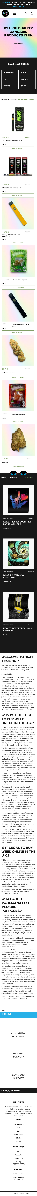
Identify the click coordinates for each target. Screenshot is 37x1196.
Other (18, 1141)
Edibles (18, 1138)
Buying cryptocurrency (19, 1163)
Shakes (18, 1128)
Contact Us (18, 1158)
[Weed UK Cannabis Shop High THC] (5, 13)
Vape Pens (18, 1135)
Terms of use (18, 1174)
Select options (18, 377)
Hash (18, 1131)
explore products (26, 99)
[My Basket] (32, 13)
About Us (18, 1155)
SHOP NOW (18, 43)
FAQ (18, 1152)
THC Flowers (18, 1124)
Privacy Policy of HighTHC (18, 1178)
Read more (29, 477)
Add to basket (17, 148)
